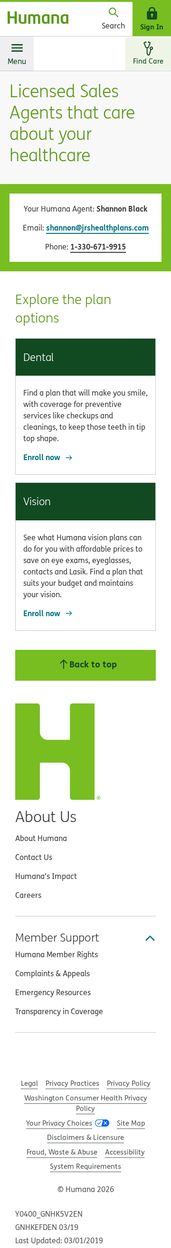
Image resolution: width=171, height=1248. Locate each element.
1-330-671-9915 (98, 246)
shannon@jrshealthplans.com (97, 227)
